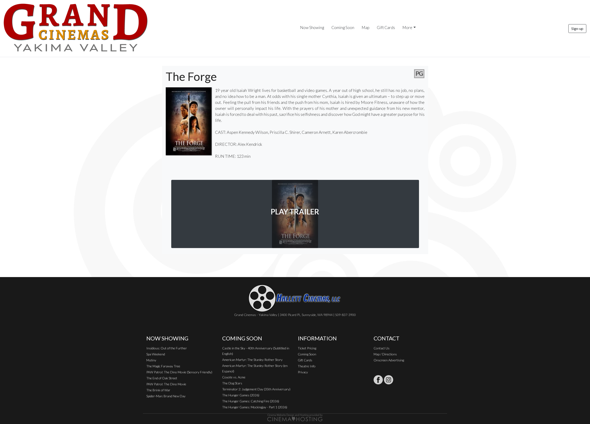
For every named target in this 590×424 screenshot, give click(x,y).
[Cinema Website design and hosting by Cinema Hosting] (295, 417)
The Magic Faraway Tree (163, 366)
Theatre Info (307, 366)
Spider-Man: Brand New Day (166, 396)
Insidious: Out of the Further (166, 348)
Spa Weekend (155, 354)
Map (365, 27)
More (407, 27)
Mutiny (151, 360)
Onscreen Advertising (389, 360)
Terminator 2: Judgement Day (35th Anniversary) (256, 389)
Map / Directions (385, 354)
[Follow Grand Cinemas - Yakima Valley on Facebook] (378, 379)
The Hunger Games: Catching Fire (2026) (250, 401)
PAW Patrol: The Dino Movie (166, 384)
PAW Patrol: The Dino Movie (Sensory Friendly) (179, 372)
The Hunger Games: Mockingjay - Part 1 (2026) (254, 407)
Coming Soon (342, 27)
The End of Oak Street (161, 378)
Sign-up (577, 28)
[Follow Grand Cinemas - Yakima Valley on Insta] (388, 379)
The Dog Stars (232, 383)
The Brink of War (158, 390)
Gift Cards (386, 27)
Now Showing (312, 27)
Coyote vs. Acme (233, 377)
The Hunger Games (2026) (240, 395)
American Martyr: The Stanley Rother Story (252, 360)
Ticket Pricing (307, 348)
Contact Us (381, 348)
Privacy (303, 372)
